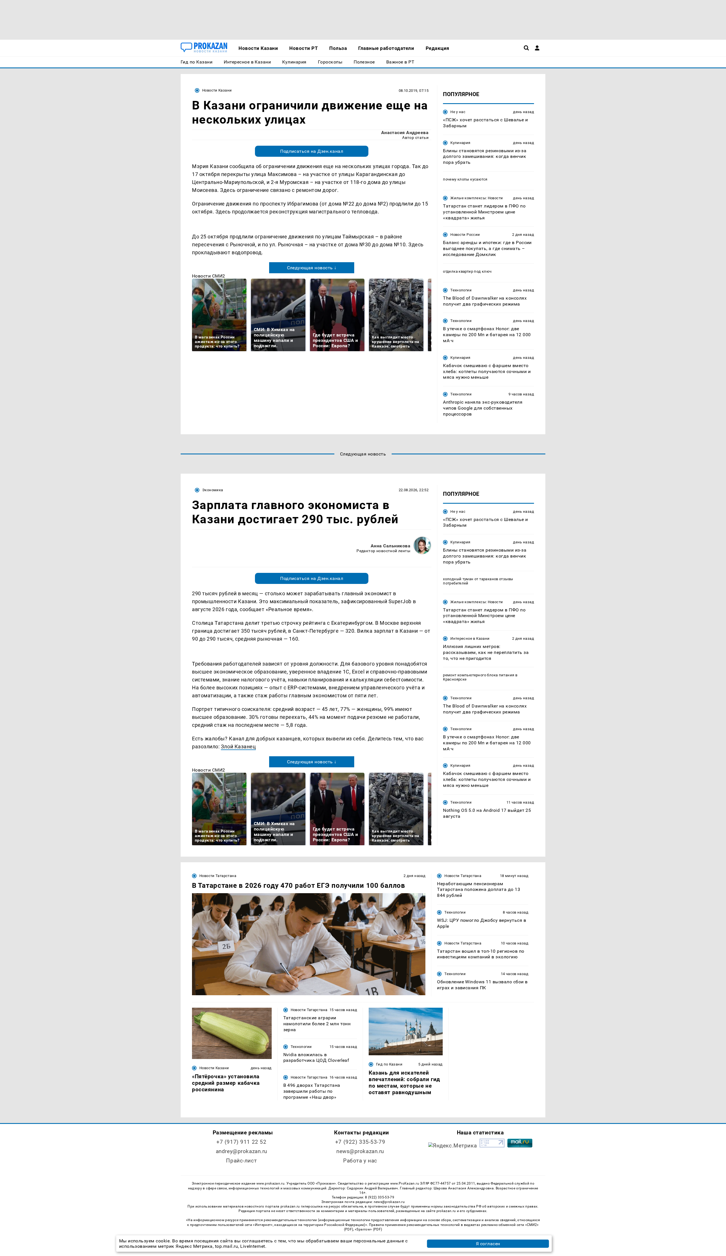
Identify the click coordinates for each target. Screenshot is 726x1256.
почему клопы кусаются (465, 179)
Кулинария (460, 143)
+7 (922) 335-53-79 (360, 1142)
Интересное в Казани (469, 638)
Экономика (212, 490)
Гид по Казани (389, 1064)
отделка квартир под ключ (467, 271)
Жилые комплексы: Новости (476, 198)
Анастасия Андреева (405, 132)
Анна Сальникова (390, 545)
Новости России (465, 234)
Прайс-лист (241, 1160)
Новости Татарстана (217, 876)
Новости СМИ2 (208, 276)
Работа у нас (360, 1160)
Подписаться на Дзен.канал (311, 151)
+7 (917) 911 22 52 (241, 1142)
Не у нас (457, 112)
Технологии (461, 290)
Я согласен (488, 1243)
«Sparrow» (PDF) (368, 1229)
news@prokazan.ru (360, 1151)
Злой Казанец (238, 746)
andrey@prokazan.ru (241, 1151)
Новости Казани (217, 90)
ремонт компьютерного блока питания (478, 675)
